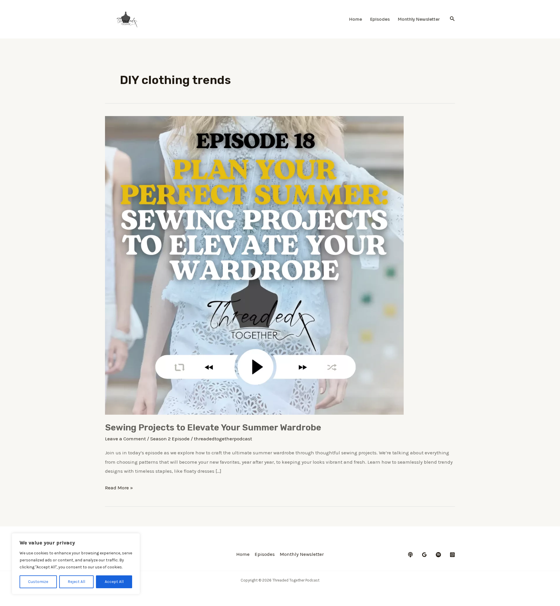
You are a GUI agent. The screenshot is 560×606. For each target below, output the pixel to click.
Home (355, 19)
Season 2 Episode (170, 439)
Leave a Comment (125, 439)
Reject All (76, 581)
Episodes (380, 19)
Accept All (114, 581)
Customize (38, 581)
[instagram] (452, 554)
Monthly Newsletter (419, 19)
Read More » (119, 488)
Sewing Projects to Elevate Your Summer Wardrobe (213, 427)
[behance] (410, 554)
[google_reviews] (424, 554)
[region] (76, 563)
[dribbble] (438, 554)
